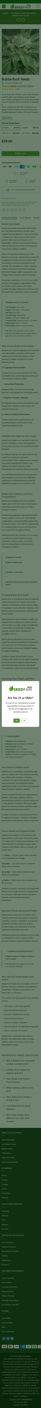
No (24, 720)
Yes (16, 720)
